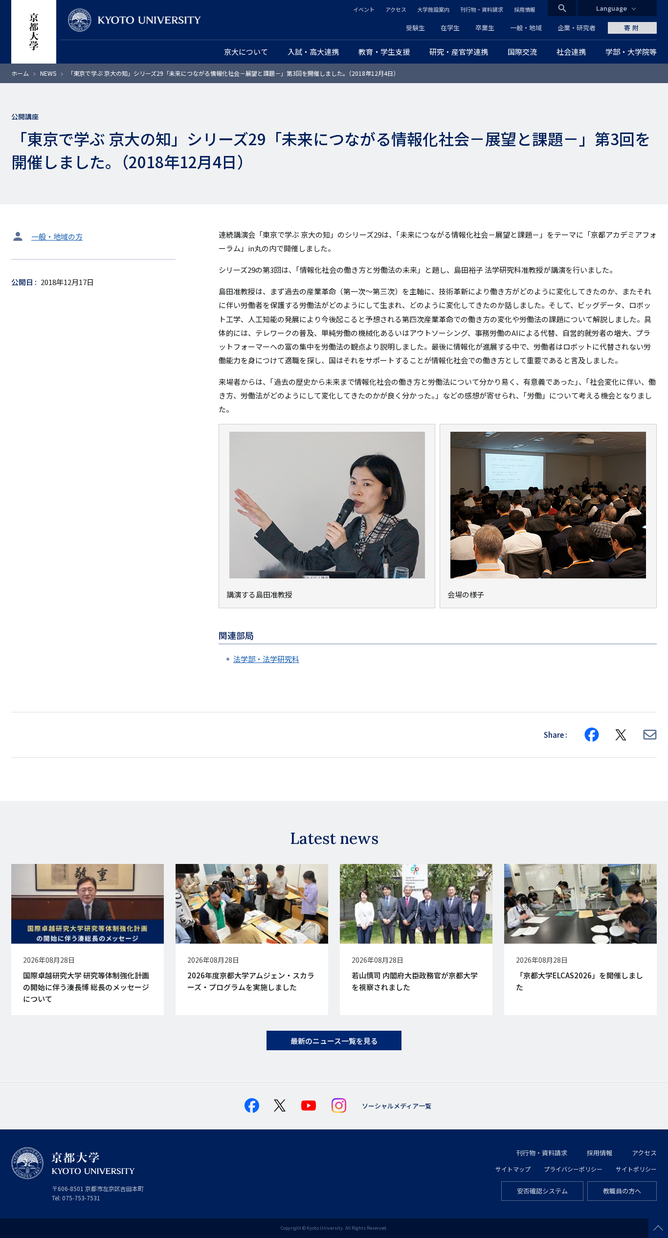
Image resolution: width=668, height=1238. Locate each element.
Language (611, 8)
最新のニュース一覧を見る (334, 1041)
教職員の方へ (622, 1190)
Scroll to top (658, 1228)
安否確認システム (542, 1190)
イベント (364, 9)
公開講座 (25, 116)
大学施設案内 (433, 9)
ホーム (20, 73)
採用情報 (524, 9)
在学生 (450, 27)
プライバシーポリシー (573, 1168)
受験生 (415, 27)
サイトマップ (513, 1168)
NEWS (48, 73)
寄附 (632, 27)
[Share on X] (621, 735)
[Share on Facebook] (591, 735)
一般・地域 (526, 27)
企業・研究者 (576, 27)
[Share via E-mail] (650, 735)
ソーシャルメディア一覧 (396, 1105)
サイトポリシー (636, 1168)
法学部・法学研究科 (266, 659)
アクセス (395, 9)
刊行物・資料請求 (481, 9)
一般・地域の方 (57, 236)
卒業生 (484, 27)
